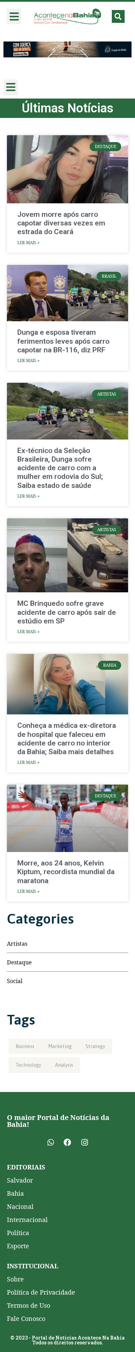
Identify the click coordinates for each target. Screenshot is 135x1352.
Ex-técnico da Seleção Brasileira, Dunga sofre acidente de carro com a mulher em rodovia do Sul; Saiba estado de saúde (60, 468)
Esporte (18, 1246)
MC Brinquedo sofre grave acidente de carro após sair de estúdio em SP (66, 612)
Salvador (20, 1180)
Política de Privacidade (41, 1292)
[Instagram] (84, 1142)
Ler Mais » (28, 243)
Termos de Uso (28, 1305)
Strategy (95, 1046)
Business (25, 1046)
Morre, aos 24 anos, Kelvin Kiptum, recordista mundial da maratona (66, 872)
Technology (28, 1065)
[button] (14, 16)
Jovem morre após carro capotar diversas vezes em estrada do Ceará (61, 223)
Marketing (60, 1046)
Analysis (64, 1065)
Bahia (15, 1193)
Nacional (20, 1206)
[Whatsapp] (50, 1142)
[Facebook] (67, 1142)
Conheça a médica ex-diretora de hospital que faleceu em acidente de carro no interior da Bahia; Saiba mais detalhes (66, 738)
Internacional (27, 1219)
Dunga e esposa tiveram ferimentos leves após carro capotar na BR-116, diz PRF (63, 341)
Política (18, 1233)
